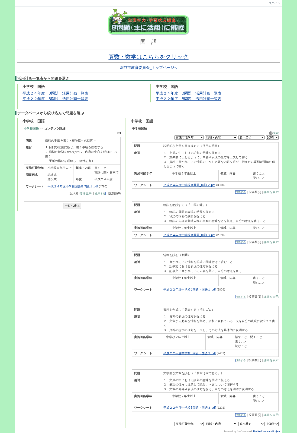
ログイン (274, 3)
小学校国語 (31, 128)
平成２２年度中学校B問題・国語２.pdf (189, 353)
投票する (100, 193)
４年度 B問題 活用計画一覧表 (194, 93)
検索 (276, 133)
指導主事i (86, 193)
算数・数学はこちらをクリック (149, 57)
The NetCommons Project (266, 431)
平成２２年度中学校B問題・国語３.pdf (189, 407)
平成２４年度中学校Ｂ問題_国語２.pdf (189, 185)
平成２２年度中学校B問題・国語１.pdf (189, 289)
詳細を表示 (271, 192)
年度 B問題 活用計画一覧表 (62, 99)
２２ (33, 99)
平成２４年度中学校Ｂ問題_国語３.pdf (189, 235)
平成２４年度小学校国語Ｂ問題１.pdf (73, 186)
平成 (26, 99)
